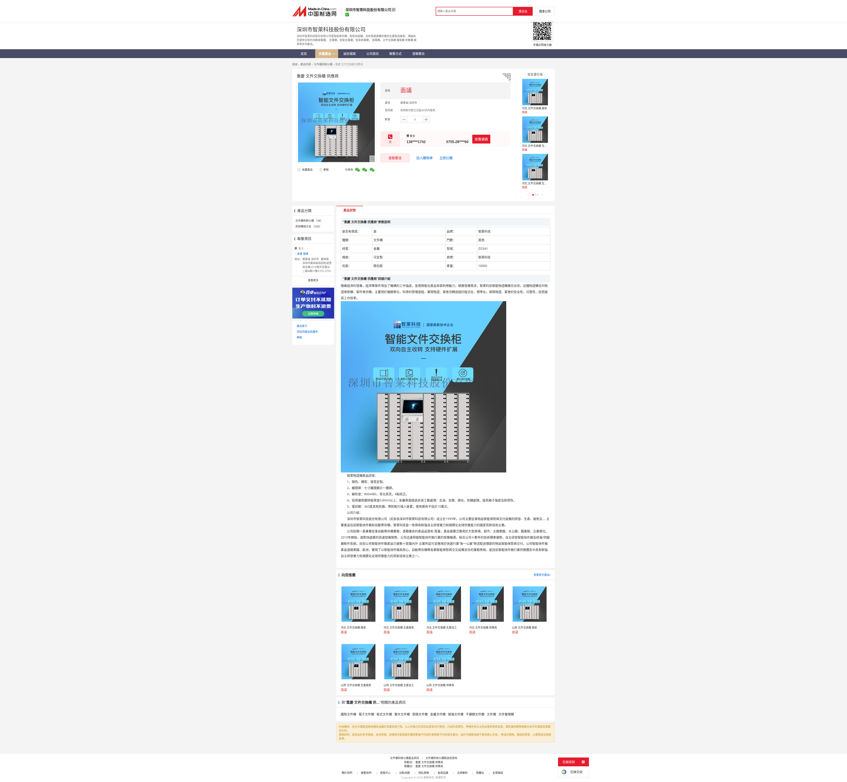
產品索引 (302, 326)
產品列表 (305, 64)
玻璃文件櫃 (455, 714)
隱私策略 (423, 773)
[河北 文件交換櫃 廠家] (535, 92)
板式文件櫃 (384, 714)
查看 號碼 (302, 254)
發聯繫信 (395, 158)
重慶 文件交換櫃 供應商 (429, 762)
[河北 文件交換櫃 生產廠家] (535, 129)
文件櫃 (491, 714)
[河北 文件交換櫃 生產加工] (535, 167)
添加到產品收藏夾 (307, 332)
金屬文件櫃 (438, 714)
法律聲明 (462, 773)
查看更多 (313, 280)
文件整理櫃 (506, 714)
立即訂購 (446, 158)
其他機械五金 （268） (308, 226)
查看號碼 (481, 139)
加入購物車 (424, 158)
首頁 (295, 64)
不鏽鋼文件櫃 (475, 714)
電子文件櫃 (366, 714)
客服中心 (385, 773)
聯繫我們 (366, 773)
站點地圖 (404, 773)
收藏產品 (307, 170)
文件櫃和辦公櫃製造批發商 (441, 758)
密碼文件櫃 (420, 714)
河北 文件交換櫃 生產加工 (537, 183)
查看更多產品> (542, 575)
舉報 (326, 170)
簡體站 (480, 773)
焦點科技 (429, 777)
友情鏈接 (498, 773)
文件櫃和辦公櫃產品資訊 (404, 758)
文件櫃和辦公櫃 (323, 64)
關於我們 (347, 773)
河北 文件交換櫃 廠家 (534, 108)
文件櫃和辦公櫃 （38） (309, 221)
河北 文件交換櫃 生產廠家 (537, 146)
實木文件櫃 (402, 714)
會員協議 (443, 773)
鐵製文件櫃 (348, 714)
